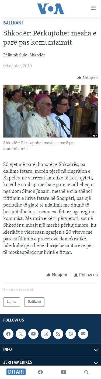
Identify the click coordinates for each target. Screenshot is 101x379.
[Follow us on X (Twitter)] (21, 334)
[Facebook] (40, 372)
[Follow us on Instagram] (46, 334)
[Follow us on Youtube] (33, 334)
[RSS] (58, 334)
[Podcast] (70, 334)
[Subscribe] (83, 334)
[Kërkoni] (86, 372)
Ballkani (13, 23)
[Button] (87, 77)
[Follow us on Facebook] (8, 334)
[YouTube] (63, 372)
